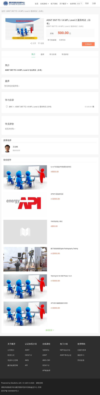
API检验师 (46, 370)
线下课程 (54, 3)
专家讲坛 (45, 350)
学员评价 (65, 54)
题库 (42, 54)
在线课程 (44, 3)
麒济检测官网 (13, 365)
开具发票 (80, 360)
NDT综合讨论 (65, 350)
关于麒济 (63, 3)
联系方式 (11, 355)
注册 (94, 3)
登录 (87, 3)
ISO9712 (28, 355)
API (26, 365)
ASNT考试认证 (65, 355)
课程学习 (80, 355)
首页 (36, 3)
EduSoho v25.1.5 (17, 383)
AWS (27, 360)
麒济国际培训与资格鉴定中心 (26, 387)
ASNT (27, 350)
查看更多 (49, 330)
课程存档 (39, 383)
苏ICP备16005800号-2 (10, 391)
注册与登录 (81, 350)
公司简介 (11, 350)
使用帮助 (73, 3)
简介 (33, 54)
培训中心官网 (13, 360)
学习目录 (53, 54)
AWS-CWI (46, 360)
